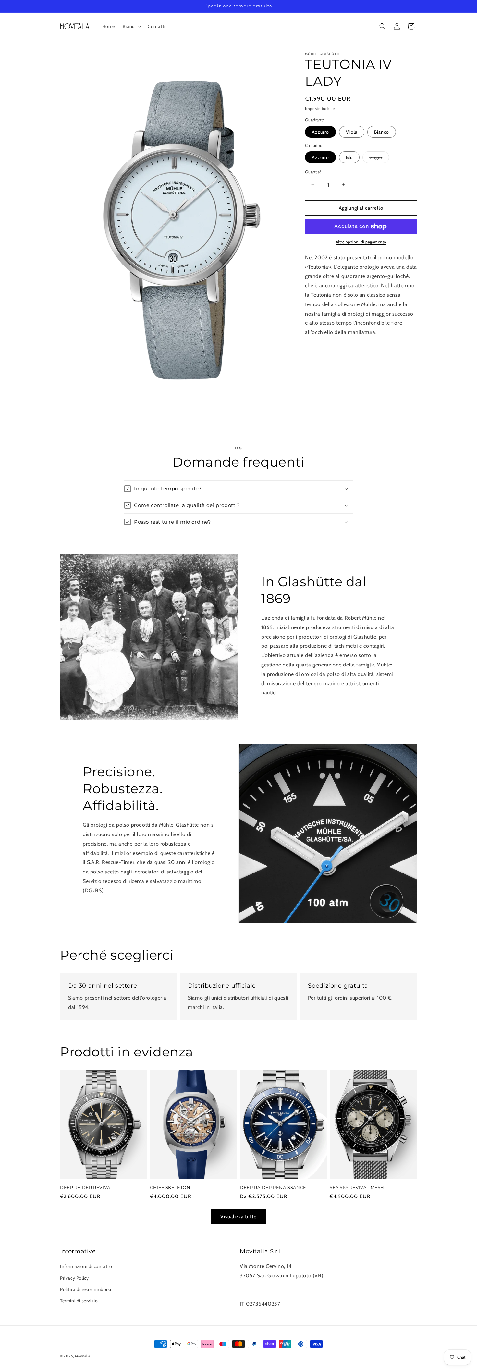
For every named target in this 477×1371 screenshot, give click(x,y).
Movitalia (82, 1356)
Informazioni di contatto (86, 1267)
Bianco (381, 132)
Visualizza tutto (238, 1217)
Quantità (313, 171)
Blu (349, 157)
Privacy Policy (74, 1278)
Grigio (379, 158)
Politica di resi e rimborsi (85, 1289)
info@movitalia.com (263, 1294)
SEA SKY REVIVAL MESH (357, 1187)
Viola (352, 132)
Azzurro (320, 132)
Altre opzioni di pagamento (361, 241)
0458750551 (255, 1285)
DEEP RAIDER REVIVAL (86, 1187)
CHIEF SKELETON (170, 1187)
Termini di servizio (79, 1301)
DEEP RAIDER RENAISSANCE (273, 1187)
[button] (131, 26)
